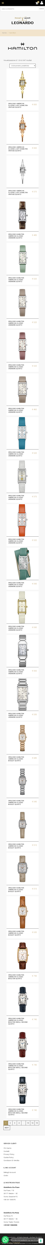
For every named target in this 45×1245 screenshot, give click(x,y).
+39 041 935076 (9, 1199)
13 (28, 1123)
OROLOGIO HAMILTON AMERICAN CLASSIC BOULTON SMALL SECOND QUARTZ (18, 1021)
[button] (5, 1239)
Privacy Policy (9, 1154)
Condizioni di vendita (11, 1160)
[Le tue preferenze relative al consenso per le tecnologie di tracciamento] (41, 1240)
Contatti (6, 1151)
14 (32, 1123)
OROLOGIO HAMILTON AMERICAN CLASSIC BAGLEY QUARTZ (16, 759)
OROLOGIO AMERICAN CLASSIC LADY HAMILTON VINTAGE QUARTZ (18, 105)
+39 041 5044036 (10, 1225)
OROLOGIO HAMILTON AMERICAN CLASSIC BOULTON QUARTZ (16, 976)
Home (4, 33)
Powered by (10, 1243)
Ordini (6, 1175)
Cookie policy (9, 1157)
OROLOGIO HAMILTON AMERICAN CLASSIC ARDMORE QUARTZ (16, 236)
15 (37, 1123)
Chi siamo (7, 1148)
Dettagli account (10, 1172)
